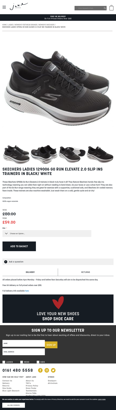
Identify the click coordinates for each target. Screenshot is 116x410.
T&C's (28, 383)
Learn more (101, 399)
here (27, 290)
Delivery (30, 272)
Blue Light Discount (10, 391)
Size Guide (6, 388)
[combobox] (91, 8)
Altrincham (52, 383)
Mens (26, 362)
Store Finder (31, 388)
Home (4, 25)
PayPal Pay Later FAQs (36, 396)
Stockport (52, 381)
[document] (58, 403)
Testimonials (31, 391)
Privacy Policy (32, 386)
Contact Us (7, 381)
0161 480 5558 (17, 370)
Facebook (40, 370)
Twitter (53, 370)
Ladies (11, 25)
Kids (42, 362)
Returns (85, 272)
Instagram (47, 370)
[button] (16, 155)
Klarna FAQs (31, 393)
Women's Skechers (47, 25)
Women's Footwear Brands (26, 25)
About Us (30, 381)
